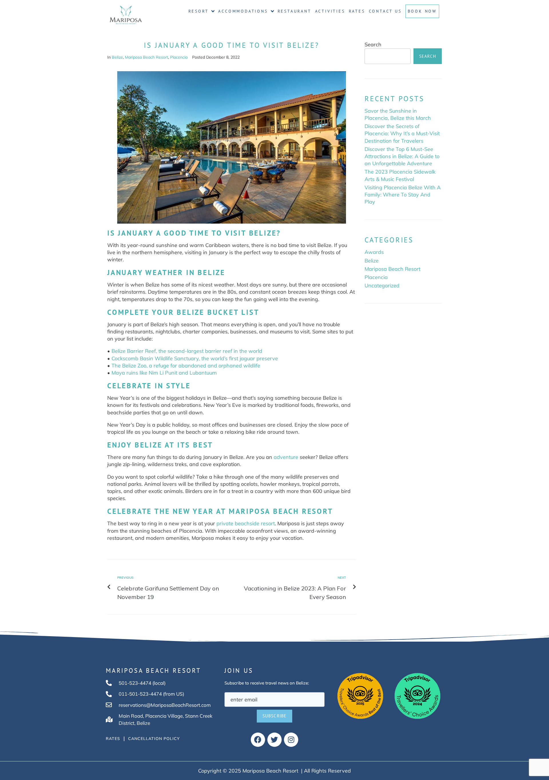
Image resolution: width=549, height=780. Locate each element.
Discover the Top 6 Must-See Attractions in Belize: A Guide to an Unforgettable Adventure (402, 156)
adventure (286, 457)
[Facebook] (258, 740)
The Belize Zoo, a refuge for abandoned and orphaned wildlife (186, 365)
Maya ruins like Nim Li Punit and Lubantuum (164, 372)
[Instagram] (291, 740)
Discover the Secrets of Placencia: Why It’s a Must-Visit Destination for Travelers (402, 133)
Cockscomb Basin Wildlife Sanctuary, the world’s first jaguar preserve (195, 358)
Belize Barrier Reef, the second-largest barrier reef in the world (187, 351)
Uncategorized (382, 285)
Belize (117, 57)
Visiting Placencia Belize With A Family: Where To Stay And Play (403, 194)
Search (373, 44)
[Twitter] (274, 740)
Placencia (179, 57)
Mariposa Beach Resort (146, 57)
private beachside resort (245, 523)
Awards (374, 252)
